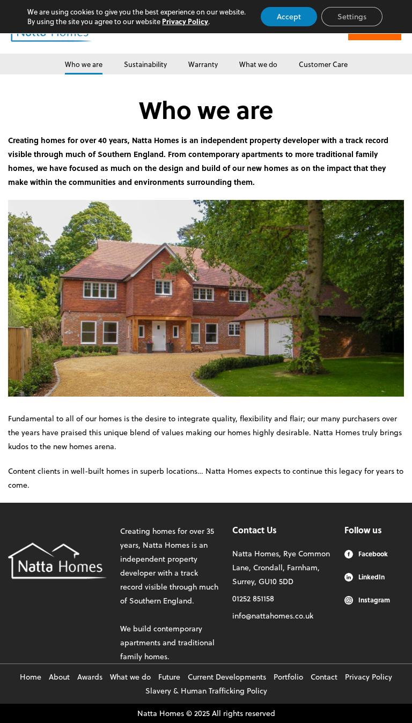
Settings (351, 16)
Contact (324, 676)
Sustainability (145, 64)
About (59, 676)
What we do (258, 64)
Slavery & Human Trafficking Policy (206, 690)
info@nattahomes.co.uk (272, 615)
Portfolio (288, 676)
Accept (289, 16)
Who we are (83, 64)
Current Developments (227, 676)
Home (30, 676)
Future (169, 676)
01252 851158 (253, 598)
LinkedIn (371, 577)
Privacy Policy (368, 676)
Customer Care (323, 64)
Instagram (374, 600)
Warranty (203, 64)
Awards (89, 676)
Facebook (373, 553)
